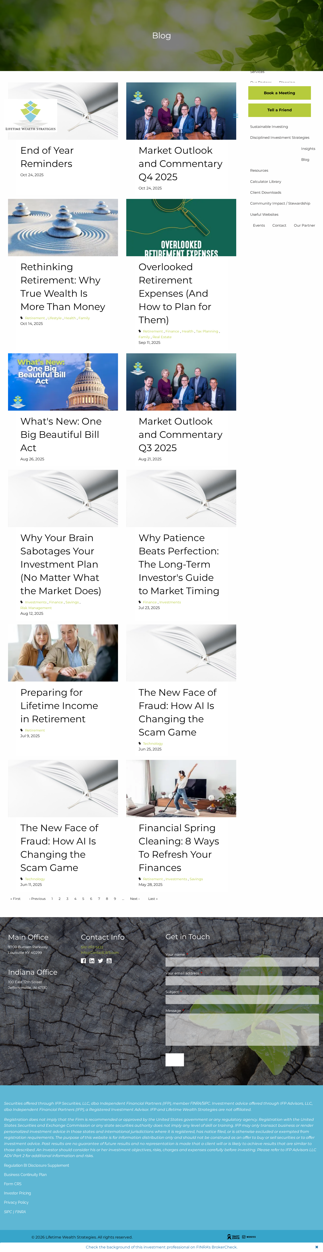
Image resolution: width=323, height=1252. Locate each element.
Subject (191, 992)
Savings (72, 602)
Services (257, 71)
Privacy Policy (16, 1202)
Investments (36, 602)
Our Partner (304, 225)
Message (192, 1010)
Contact (279, 225)
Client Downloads (265, 192)
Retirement (35, 318)
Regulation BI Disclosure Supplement (36, 1165)
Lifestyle (55, 318)
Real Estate (162, 337)
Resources (259, 170)
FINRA (195, 1103)
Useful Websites (264, 214)
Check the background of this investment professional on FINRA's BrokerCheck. (161, 1247)
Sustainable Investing (269, 126)
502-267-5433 (92, 947)
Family (84, 318)
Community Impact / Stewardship (280, 203)
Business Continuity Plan (25, 1174)
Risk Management (36, 608)
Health (70, 318)
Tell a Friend (279, 110)
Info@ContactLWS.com (100, 953)
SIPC (206, 1103)
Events (259, 225)
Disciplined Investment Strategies (279, 137)
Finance (172, 331)
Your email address (201, 973)
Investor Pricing (17, 1193)
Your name (194, 954)
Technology (153, 743)
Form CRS (13, 1184)
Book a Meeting (279, 93)
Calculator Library (265, 181)
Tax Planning (207, 331)
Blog (305, 159)
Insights (308, 148)
